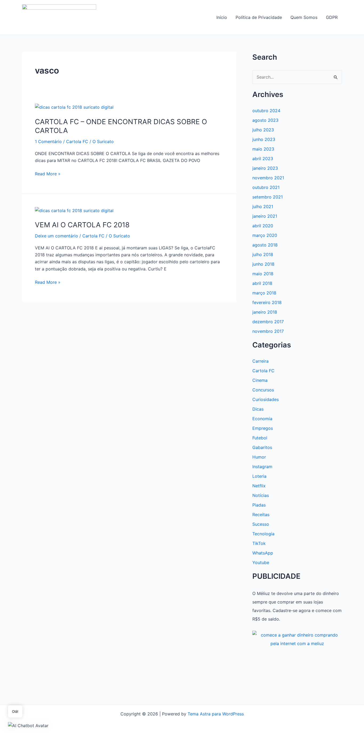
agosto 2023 (265, 120)
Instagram (262, 466)
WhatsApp (262, 553)
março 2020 (264, 235)
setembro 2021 (267, 197)
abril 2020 (262, 225)
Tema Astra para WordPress (216, 713)
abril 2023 (262, 158)
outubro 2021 (266, 187)
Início (221, 17)
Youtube (260, 562)
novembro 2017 (268, 331)
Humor (259, 457)
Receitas (260, 514)
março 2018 (264, 292)
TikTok (259, 543)
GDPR (332, 17)
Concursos (263, 389)
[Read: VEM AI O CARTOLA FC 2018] (74, 210)
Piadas (259, 505)
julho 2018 (262, 254)
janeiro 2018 (264, 312)
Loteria (259, 476)
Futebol (259, 437)
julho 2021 (262, 206)
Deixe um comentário (56, 235)
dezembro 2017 (268, 321)
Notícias (260, 495)
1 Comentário (48, 141)
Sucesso (260, 524)
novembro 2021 (268, 177)
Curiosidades (265, 399)
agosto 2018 (265, 245)
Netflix (259, 485)
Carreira (260, 361)
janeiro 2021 (264, 216)
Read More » (47, 174)
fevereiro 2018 (267, 302)
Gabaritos (262, 447)
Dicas (258, 409)
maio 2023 (263, 149)
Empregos (262, 428)
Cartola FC (77, 141)
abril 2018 (262, 283)
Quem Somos (303, 17)
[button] (28, 725)
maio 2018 (262, 273)
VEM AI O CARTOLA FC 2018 (82, 225)
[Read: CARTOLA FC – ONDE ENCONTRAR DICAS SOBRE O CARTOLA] (74, 107)
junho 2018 (263, 264)
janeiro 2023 (265, 168)
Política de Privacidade (259, 17)
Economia (262, 418)
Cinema (260, 380)
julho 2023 (263, 129)
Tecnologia (263, 533)
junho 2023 (263, 139)
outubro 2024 (266, 110)
